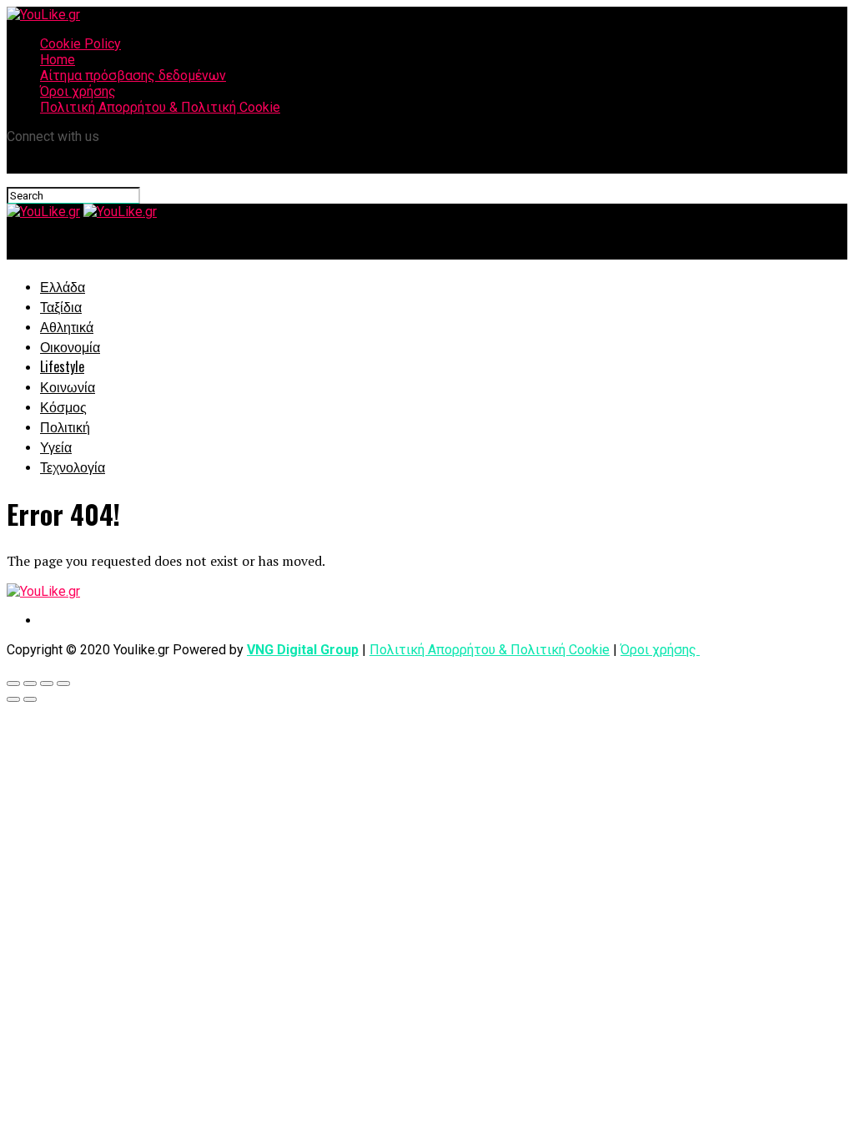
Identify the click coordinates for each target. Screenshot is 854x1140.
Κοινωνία (67, 386)
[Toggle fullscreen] (46, 683)
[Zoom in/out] (63, 683)
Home (57, 60)
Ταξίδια (61, 306)
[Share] (30, 683)
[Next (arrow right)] (30, 699)
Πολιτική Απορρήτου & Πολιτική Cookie (160, 107)
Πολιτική (65, 426)
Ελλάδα (62, 286)
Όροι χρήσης (78, 91)
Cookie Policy (80, 44)
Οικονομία (70, 346)
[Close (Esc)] (13, 683)
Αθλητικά (66, 326)
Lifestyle (62, 366)
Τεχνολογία (72, 467)
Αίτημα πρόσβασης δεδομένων (133, 75)
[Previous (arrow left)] (13, 699)
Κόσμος (63, 406)
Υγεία (56, 446)
